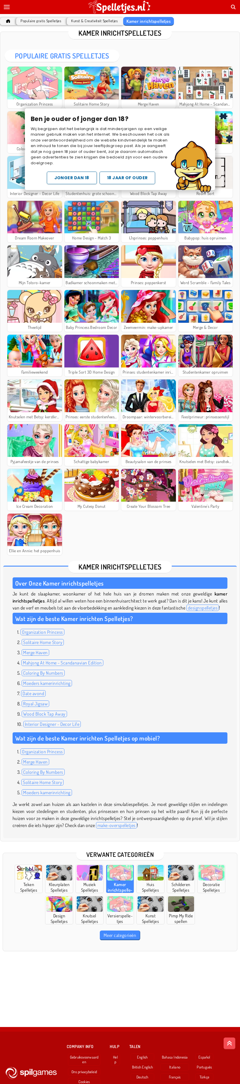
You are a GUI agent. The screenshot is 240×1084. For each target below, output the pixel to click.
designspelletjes (203, 608)
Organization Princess (42, 632)
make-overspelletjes (116, 825)
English (142, 1057)
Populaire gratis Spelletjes (40, 21)
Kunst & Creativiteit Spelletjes (94, 21)
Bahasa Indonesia (175, 1057)
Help (115, 1059)
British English (142, 1067)
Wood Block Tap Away (44, 714)
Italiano (174, 1067)
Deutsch (142, 1077)
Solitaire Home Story (42, 642)
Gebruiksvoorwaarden (84, 1059)
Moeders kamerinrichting (46, 683)
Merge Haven (35, 652)
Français (175, 1077)
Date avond (33, 693)
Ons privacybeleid (84, 1071)
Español (204, 1057)
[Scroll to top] (229, 1043)
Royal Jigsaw (35, 704)
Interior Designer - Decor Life (52, 724)
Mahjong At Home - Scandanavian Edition (62, 663)
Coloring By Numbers (43, 673)
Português (204, 1067)
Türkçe (204, 1077)
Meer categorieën (120, 935)
